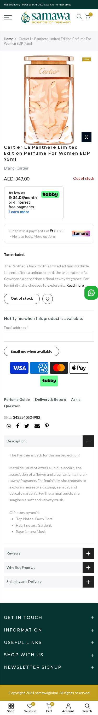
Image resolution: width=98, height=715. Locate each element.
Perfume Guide (17, 399)
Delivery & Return (50, 399)
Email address (16, 327)
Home (8, 39)
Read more (75, 285)
